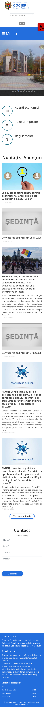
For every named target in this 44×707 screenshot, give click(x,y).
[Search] (32, 15)
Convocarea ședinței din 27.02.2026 (21, 352)
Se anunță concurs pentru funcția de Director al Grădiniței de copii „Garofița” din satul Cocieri (21, 195)
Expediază (12, 573)
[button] (13, 91)
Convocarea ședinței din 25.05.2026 (21, 237)
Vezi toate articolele (22, 516)
